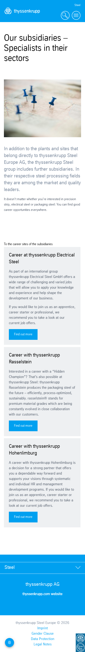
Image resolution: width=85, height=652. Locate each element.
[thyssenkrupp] (22, 15)
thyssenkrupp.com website (42, 594)
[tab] (42, 567)
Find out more (23, 334)
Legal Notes (43, 644)
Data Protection (42, 639)
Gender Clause (43, 633)
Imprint (42, 628)
